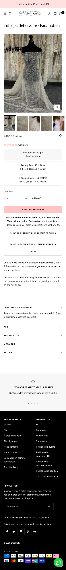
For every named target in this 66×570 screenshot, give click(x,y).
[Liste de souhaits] (55, 13)
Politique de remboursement (44, 463)
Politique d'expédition (47, 471)
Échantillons (42, 435)
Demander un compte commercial (14, 460)
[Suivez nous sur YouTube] (34, 531)
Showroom (41, 441)
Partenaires (41, 430)
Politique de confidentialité (43, 454)
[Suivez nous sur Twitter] (14, 531)
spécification (12, 335)
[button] (10, 144)
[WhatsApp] (58, 562)
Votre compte (10, 452)
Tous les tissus (11, 467)
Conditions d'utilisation (47, 476)
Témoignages (10, 441)
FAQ (38, 424)
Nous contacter (11, 446)
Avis (6, 327)
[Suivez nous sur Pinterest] (27, 531)
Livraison (9, 344)
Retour (8, 352)
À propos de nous (12, 435)
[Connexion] (49, 13)
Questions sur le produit (19, 307)
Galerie (7, 424)
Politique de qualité (45, 446)
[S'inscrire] (49, 506)
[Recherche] (10, 13)
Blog (6, 430)
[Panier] (60, 13)
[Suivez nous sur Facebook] (7, 531)
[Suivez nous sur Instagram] (20, 531)
